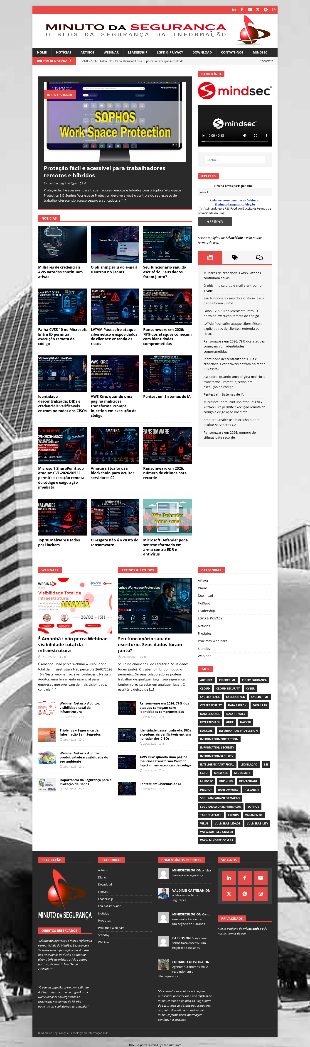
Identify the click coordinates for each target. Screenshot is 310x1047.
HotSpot (204, 603)
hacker (245, 722)
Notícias (63, 52)
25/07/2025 (69, 766)
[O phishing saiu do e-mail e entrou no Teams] (115, 244)
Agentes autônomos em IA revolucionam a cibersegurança (183, 971)
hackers (206, 731)
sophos (253, 807)
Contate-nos (232, 52)
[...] (123, 200)
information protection (238, 731)
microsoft (242, 773)
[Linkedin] (234, 10)
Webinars (50, 570)
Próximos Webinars (212, 641)
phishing (226, 781)
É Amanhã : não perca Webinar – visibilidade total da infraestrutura (74, 644)
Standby (204, 648)
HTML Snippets (138, 1045)
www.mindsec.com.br (216, 840)
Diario (202, 588)
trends (233, 815)
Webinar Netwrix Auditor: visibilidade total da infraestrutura (80, 707)
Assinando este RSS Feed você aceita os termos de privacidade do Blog (234, 211)
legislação (249, 764)
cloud (205, 688)
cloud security (228, 688)
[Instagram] (274, 10)
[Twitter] (258, 10)
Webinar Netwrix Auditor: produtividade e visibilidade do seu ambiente (84, 757)
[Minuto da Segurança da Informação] (155, 45)
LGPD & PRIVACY (170, 52)
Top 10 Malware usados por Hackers (59, 542)
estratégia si (210, 722)
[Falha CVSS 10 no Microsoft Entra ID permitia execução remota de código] (62, 307)
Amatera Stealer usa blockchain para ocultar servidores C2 (112, 473)
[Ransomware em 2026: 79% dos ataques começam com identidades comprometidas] (167, 307)
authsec (206, 680)
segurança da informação (220, 807)
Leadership (138, 52)
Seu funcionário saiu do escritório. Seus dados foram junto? (164, 272)
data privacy (235, 714)
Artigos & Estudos (137, 570)
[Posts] (210, 257)
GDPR (230, 722)
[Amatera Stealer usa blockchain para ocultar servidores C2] (115, 445)
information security (217, 747)
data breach (237, 705)
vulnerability (257, 823)
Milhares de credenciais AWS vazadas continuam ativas (60, 272)
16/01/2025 (69, 789)
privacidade (248, 781)
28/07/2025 (69, 739)
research (252, 790)
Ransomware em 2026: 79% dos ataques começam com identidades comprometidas (167, 336)
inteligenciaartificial (217, 764)
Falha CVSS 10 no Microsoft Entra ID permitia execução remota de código (62, 336)
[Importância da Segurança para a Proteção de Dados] (47, 785)
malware (221, 773)
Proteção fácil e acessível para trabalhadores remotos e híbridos (104, 171)
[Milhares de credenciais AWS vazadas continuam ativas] (62, 244)
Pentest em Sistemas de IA (167, 396)
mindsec (206, 781)
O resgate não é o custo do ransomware (114, 542)
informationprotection (219, 739)
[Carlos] (163, 944)
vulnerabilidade (227, 823)
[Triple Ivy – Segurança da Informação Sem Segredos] (47, 735)
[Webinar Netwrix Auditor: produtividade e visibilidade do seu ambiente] (47, 758)
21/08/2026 (129, 657)
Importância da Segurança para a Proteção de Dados (85, 782)
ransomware (228, 790)
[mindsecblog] (163, 876)
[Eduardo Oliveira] (163, 968)
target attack (210, 815)
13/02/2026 (69, 717)
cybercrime (259, 697)
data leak (260, 705)
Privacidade (234, 237)
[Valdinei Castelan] (163, 896)
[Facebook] (242, 10)
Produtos (205, 633)
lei (266, 764)
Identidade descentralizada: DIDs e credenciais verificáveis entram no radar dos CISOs (62, 403)
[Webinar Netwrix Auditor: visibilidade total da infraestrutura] (47, 708)
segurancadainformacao (220, 798)
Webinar (111, 52)
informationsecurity (216, 756)
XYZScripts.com (172, 1045)
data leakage (210, 714)
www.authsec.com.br (216, 832)
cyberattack (235, 697)
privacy (206, 790)
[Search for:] (235, 160)
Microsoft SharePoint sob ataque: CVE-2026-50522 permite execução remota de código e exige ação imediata (61, 478)
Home (42, 52)
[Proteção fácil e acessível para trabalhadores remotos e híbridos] (115, 122)
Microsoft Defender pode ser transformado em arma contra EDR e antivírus (165, 547)
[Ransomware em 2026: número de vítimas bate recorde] (167, 445)
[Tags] (234, 257)
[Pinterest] (266, 10)
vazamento (253, 815)
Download (202, 52)
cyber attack (210, 697)
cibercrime (227, 680)
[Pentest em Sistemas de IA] (167, 373)
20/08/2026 (149, 717)
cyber (250, 688)
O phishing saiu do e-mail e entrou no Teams (114, 269)
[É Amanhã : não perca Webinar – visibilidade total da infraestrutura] (75, 606)
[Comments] (259, 257)
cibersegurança (254, 680)
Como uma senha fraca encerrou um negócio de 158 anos (191, 919)
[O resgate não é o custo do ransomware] (115, 517)
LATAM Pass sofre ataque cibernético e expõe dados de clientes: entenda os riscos (114, 336)
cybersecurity (211, 705)
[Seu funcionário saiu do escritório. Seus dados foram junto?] (167, 244)
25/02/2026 (49, 657)
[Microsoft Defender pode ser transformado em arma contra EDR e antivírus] (167, 517)
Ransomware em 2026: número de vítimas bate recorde (165, 473)
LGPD (204, 773)
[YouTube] (250, 10)
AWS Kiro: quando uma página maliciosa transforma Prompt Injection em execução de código (113, 406)
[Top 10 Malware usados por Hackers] (62, 517)
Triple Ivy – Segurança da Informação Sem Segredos (80, 732)
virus (204, 823)
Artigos (87, 52)
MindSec (260, 52)
